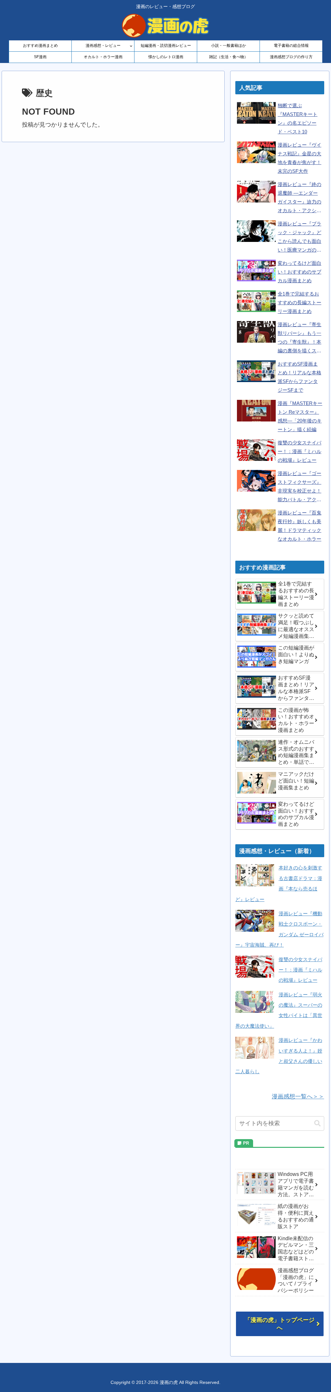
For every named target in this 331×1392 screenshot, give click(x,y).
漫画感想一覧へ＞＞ (298, 1096)
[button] (317, 1123)
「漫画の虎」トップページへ (280, 1324)
